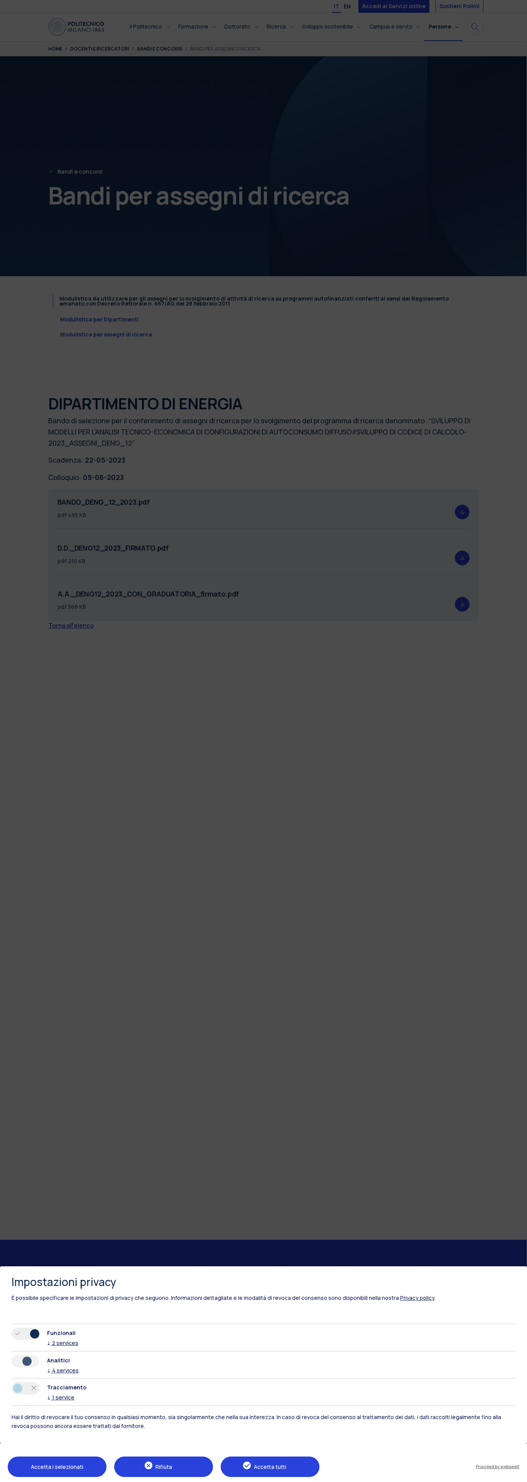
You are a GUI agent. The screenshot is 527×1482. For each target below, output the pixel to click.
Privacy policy (417, 1297)
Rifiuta (163, 1466)
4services (63, 1370)
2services (62, 1343)
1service (60, 1397)
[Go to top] (516, 1473)
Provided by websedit (497, 1466)
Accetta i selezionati (57, 1466)
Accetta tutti (270, 1466)
